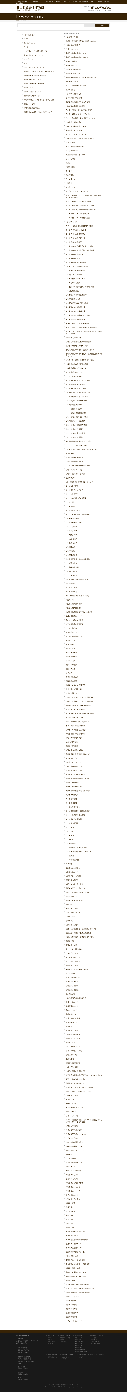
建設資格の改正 (71, 657)
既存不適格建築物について (75, 766)
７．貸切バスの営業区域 (74, 254)
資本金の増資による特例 (74, 620)
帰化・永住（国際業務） (74, 949)
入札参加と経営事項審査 (74, 1183)
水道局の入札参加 (72, 1179)
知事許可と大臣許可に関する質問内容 (79, 701)
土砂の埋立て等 (71, 945)
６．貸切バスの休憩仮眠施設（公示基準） (81, 250)
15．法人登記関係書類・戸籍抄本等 (78, 852)
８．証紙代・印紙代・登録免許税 (78, 514)
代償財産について (72, 1095)
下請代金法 (70, 1059)
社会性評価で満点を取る (74, 1142)
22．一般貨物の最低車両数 (75, 433)
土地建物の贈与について (74, 1107)
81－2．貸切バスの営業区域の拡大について (81, 323)
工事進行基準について (74, 1236)
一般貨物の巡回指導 (73, 73)
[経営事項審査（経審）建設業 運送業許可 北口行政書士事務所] (30, 9)
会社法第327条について (74, 977)
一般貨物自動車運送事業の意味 (77, 364)
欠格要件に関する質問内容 (75, 734)
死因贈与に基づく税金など (75, 1083)
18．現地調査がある (73, 299)
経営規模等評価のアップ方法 (76, 1134)
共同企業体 (70, 1223)
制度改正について (72, 953)
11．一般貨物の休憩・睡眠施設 (77, 396)
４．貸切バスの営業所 (74, 242)
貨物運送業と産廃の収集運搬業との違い (80, 360)
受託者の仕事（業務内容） (75, 900)
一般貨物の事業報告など (74, 69)
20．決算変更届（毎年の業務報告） (78, 559)
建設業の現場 (70, 1203)
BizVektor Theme (63, 1387)
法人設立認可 (70, 973)
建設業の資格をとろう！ (32, 92)
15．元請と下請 (71, 539)
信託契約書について (73, 896)
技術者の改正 (70, 648)
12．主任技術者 (71, 526)
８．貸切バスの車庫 (73, 258)
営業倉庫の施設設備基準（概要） (78, 778)
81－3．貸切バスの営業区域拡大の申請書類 (81, 327)
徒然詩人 (69, 163)
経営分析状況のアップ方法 (75, 474)
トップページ (28, 59)
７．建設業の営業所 (73, 510)
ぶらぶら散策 (70, 159)
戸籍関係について (72, 965)
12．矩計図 (70, 839)
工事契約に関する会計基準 (75, 1260)
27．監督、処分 (71, 587)
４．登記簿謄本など (73, 807)
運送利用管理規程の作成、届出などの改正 (81, 41)
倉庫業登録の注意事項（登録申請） (78, 791)
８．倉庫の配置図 (72, 823)
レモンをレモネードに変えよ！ (35, 67)
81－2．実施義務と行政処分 (76, 86)
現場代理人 (70, 1207)
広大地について (71, 1112)
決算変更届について (73, 693)
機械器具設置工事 (72, 677)
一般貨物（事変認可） (74, 94)
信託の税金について (73, 904)
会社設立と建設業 (72, 986)
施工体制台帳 (70, 1211)
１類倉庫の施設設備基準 (74, 750)
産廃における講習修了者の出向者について (81, 929)
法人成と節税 (70, 994)
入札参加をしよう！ (73, 1175)
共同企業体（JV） (72, 1256)
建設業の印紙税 (71, 1305)
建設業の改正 (70, 640)
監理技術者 (70, 1219)
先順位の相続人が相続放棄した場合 (78, 1091)
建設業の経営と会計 (73, 1268)
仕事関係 (69, 183)
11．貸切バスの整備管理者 (75, 270)
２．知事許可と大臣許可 (74, 490)
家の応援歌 (70, 175)
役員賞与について (72, 1313)
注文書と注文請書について (75, 636)
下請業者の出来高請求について (77, 1231)
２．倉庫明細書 (71, 803)
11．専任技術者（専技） (74, 522)
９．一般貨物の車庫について (76, 388)
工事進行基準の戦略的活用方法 (77, 1240)
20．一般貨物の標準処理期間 (76, 425)
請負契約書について (73, 632)
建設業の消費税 (71, 1317)
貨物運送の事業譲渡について (76, 126)
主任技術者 (70, 1215)
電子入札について (72, 1195)
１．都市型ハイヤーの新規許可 (77, 191)
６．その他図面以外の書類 (75, 815)
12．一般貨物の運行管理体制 (76, 401)
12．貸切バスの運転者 (74, 274)
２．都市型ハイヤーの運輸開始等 (78, 214)
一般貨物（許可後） (73, 37)
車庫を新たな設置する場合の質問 (78, 102)
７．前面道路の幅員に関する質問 (78, 380)
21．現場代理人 (71, 563)
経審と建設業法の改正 (32, 108)
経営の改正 (70, 644)
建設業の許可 (28, 87)
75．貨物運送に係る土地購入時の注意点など (82, 449)
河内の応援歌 (70, 167)
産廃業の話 (70, 941)
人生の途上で (70, 179)
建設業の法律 (70, 1042)
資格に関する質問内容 (74, 738)
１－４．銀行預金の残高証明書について (80, 205)
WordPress (55, 1387)
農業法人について (72, 1002)
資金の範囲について (73, 1022)
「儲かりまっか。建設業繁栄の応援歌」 (80, 138)
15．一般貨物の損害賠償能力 (76, 413)
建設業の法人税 (71, 1309)
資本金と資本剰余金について (76, 1272)
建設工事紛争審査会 (73, 1047)
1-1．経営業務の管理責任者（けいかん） (80, 482)
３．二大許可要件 (72, 494)
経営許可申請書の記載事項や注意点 (78, 342)
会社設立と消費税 (72, 990)
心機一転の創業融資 (73, 1034)
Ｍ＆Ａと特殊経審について (75, 1162)
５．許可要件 (70, 502)
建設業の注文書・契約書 (81, 1351)
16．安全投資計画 (72, 291)
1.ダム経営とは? (29, 35)
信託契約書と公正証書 (74, 876)
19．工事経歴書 (71, 555)
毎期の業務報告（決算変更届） (77, 1276)
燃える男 (69, 171)
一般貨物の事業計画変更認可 (76, 106)
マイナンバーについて (74, 1321)
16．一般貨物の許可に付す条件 (77, 417)
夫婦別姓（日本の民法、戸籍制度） (78, 969)
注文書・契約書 (71, 628)
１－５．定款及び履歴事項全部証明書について (82, 209)
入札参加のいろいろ (73, 1187)
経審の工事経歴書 (72, 1126)
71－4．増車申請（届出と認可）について (80, 118)
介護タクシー (70, 917)
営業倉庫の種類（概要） (74, 770)
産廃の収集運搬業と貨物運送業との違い (80, 937)
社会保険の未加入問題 (74, 1051)
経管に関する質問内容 (74, 689)
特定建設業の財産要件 (74, 608)
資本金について (71, 1010)
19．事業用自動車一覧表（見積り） (78, 303)
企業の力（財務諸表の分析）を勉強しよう (39, 71)
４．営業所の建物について (75, 372)
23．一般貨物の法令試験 (74, 437)
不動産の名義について (74, 1103)
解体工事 (69, 673)
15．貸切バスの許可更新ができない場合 (80, 287)
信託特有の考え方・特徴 (74, 884)
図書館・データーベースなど (34, 83)
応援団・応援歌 (29, 104)
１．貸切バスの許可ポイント (76, 230)
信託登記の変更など (73, 868)
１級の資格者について (74, 616)
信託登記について (72, 872)
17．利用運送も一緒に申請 (75, 421)
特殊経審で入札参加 (73, 1199)
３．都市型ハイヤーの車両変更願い (78, 218)
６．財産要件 (70, 506)
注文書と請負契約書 (73, 1063)
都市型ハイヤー (71, 187)
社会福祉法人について (74, 982)
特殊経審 (69, 1154)
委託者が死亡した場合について (77, 888)
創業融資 (69, 1026)
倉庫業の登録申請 (72, 782)
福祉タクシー (70, 921)
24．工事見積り (71, 575)
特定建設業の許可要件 (74, 604)
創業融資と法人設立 (73, 1038)
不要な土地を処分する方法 (75, 1079)
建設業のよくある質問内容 (75, 685)
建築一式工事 (70, 669)
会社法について (71, 1055)
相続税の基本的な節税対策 (75, 1071)
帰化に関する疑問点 (73, 961)
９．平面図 (70, 827)
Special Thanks (29, 43)
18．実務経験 (71, 551)
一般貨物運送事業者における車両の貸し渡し (82, 77)
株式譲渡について (72, 1006)
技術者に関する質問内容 (74, 717)
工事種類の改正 (71, 652)
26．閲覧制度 (71, 583)
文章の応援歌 (70, 142)
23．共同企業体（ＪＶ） (74, 571)
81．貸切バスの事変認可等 (75, 319)
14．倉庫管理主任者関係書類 (76, 847)
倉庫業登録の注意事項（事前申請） (78, 754)
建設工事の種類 (71, 665)
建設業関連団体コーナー (32, 96)
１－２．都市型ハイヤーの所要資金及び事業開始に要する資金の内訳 (84, 196)
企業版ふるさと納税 (73, 1296)
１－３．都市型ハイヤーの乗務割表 (78, 201)
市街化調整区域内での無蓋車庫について (80, 350)
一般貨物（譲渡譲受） (74, 122)
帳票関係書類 (70, 90)
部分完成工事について (74, 1244)
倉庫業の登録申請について (75, 787)
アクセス (27, 47)
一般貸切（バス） (72, 222)
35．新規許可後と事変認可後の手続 (78, 441)
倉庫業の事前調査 (72, 746)
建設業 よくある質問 (80, 1349)
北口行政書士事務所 (61, 1385)
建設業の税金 (70, 1280)
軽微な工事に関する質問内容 (76, 730)
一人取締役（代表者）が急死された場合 (80, 713)
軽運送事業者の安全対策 (74, 457)
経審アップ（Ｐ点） (73, 1116)
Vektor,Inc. (73, 1387)
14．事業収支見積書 (73, 283)
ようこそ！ (28, 63)
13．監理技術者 (71, 531)
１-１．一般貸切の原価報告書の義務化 (79, 226)
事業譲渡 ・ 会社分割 (73, 1171)
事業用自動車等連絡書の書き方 (77, 57)
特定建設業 (70, 600)
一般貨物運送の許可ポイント (76, 368)
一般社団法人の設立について (76, 998)
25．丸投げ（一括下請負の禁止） (78, 579)
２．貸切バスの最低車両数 (75, 234)
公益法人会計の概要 (73, 1018)
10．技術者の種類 (72, 518)
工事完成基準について (74, 1248)
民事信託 (69, 864)
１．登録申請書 (71, 799)
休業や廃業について (73, 65)
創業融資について (72, 1030)
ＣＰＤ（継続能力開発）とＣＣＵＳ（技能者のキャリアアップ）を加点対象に (84, 1121)
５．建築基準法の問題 (74, 376)
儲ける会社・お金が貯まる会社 (35, 75)
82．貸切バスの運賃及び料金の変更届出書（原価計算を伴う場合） (84, 332)
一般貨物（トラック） (74, 338)
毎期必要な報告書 (72, 795)
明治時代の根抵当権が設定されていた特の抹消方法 (84, 1075)
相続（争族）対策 (72, 1067)
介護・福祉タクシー (73, 912)
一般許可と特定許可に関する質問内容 (79, 697)
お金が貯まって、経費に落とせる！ (36, 51)
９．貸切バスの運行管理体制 (76, 262)
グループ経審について (74, 1158)
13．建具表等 (71, 843)
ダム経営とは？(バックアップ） (35, 55)
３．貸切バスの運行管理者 (75, 238)
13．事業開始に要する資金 (75, 279)
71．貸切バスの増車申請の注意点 (78, 315)
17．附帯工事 (71, 547)
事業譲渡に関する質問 (74, 130)
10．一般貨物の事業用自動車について (79, 392)
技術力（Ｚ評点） (72, 1138)
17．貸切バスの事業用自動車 (76, 295)
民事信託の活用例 (72, 880)
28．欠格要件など (72, 591)
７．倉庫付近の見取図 (74, 819)
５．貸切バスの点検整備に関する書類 (79, 246)
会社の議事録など (72, 1014)
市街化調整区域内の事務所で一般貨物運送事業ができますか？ (84, 355)
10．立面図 (70, 831)
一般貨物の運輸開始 (73, 45)
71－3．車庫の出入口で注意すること (79, 114)
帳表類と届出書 (71, 61)
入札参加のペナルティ (74, 1191)
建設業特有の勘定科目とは (75, 1252)
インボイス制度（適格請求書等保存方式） (81, 1288)
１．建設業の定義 (72, 486)
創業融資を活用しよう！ (32, 79)
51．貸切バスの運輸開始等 (75, 307)
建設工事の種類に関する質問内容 (78, 722)
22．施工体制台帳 (72, 567)
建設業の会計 (70, 1227)
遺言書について (71, 1099)
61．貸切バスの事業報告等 (75, 311)
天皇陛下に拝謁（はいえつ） (76, 155)
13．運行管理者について (74, 405)
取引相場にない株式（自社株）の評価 (79, 1087)
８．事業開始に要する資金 (75, 384)
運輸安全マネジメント (74, 81)
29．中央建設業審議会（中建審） (78, 596)
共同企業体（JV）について (75, 1150)
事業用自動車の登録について (76, 53)
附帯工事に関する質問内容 (75, 726)
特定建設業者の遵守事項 (74, 624)
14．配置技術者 (71, 535)
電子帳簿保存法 (71, 1301)
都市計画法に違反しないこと (76, 758)
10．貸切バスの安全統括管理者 (77, 266)
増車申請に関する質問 (74, 98)
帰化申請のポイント (73, 957)
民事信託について (72, 908)
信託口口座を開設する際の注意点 (78, 892)
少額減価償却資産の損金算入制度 (78, 1284)
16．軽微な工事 (71, 543)
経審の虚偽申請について (74, 1146)
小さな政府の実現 (72, 151)
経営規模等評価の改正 (74, 1130)
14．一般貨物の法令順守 (74, 409)
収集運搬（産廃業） (73, 925)
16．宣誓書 (70, 856)
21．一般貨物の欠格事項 (74, 429)
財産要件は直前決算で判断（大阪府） (79, 612)
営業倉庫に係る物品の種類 (75, 774)
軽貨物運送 (70, 453)
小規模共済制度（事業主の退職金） (78, 1292)
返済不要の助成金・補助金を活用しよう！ (39, 112)
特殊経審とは (70, 1166)
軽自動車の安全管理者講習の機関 (78, 466)
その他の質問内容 (72, 742)
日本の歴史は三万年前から (75, 146)
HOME (26, 39)
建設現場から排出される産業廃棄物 (78, 933)
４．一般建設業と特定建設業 (76, 498)
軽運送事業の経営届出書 (74, 461)
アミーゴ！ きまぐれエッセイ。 (77, 134)
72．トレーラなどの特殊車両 (76, 445)
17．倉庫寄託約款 (72, 860)
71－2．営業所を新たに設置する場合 (79, 110)
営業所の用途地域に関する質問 (77, 346)
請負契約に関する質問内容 (75, 709)
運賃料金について (72, 49)
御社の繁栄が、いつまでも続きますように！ (39, 100)
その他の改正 (70, 661)
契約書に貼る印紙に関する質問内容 (78, 705)
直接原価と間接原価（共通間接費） (78, 1264)
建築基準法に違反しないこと (76, 762)
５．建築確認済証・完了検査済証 (78, 811)
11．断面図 (70, 835)
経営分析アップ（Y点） (74, 470)
